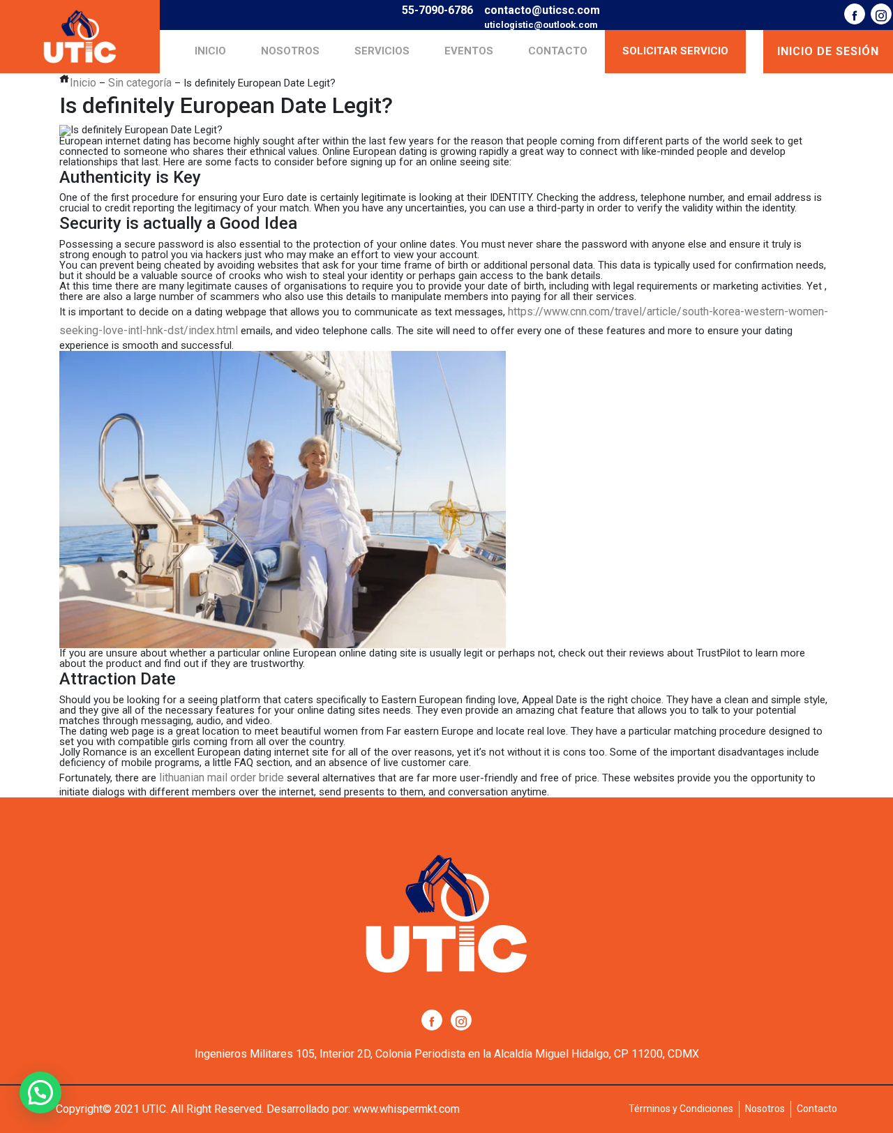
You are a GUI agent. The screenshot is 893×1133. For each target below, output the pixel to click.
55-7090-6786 (437, 10)
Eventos (468, 51)
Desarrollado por (307, 1109)
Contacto (557, 51)
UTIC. (155, 1109)
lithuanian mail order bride (221, 777)
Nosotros (290, 51)
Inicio (210, 51)
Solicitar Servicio (675, 51)
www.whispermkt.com (406, 1109)
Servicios (382, 51)
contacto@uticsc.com (542, 10)
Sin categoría (140, 82)
